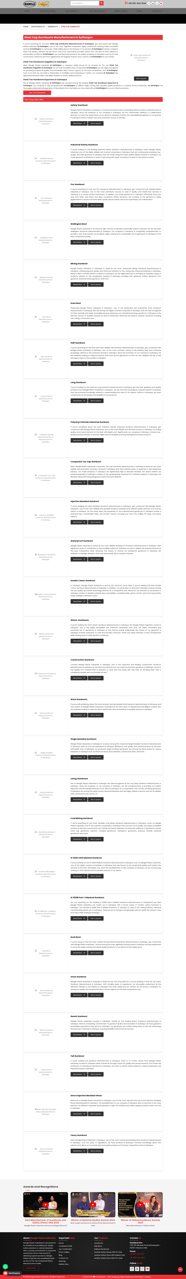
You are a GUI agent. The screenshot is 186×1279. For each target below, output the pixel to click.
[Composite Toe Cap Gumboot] (45, 478)
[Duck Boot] (45, 953)
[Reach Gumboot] (45, 1032)
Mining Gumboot (79, 263)
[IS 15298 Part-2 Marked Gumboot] (45, 914)
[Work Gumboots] (45, 715)
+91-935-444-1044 (137, 1257)
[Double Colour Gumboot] (45, 597)
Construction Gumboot (82, 660)
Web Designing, (113, 1277)
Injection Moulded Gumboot (85, 501)
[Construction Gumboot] (45, 676)
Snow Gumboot (78, 976)
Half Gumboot (78, 343)
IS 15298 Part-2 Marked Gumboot (87, 897)
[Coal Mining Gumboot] (45, 834)
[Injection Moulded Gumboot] (45, 517)
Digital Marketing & (127, 1277)
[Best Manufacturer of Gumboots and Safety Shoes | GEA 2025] (45, 1204)
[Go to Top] (180, 1269)
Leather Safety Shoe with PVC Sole (108, 1258)
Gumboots (53, 26)
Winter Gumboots (80, 620)
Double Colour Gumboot (83, 580)
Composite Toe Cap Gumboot (86, 461)
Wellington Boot (79, 224)
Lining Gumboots (79, 778)
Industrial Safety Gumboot (84, 144)
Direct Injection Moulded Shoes (86, 1095)
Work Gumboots (79, 699)
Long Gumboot (78, 382)
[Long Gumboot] (45, 398)
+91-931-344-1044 (137, 3)
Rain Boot (98, 1246)
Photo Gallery (121, 11)
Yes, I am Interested (37, 92)
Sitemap (62, 1261)
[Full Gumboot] (45, 1072)
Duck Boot (76, 937)
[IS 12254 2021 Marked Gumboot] (45, 874)
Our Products (71, 11)
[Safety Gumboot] (45, 121)
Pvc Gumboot (77, 184)
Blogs (139, 11)
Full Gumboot (77, 1056)
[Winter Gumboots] (45, 636)
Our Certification (97, 11)
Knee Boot (76, 303)
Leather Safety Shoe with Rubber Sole (109, 1255)
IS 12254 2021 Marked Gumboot (86, 858)
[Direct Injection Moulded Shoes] (45, 1112)
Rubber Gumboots (101, 1249)
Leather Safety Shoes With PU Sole (108, 1252)
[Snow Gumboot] (45, 993)
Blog (60, 1255)
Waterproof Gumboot (82, 541)
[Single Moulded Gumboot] (45, 755)
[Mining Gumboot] (45, 280)
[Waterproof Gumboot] (45, 557)
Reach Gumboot (79, 1016)
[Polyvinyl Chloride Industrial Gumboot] (45, 438)
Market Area (63, 1264)
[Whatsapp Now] (5, 1266)
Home (27, 11)
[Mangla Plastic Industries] (36, 4)
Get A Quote (141, 78)
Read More (77, 123)
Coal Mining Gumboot (82, 818)
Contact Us (157, 11)
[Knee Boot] (45, 319)
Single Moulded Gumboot (83, 739)
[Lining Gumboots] (45, 795)
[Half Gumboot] (45, 359)
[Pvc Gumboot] (45, 200)
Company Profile (47, 11)
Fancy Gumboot (79, 1135)
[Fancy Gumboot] (45, 1151)
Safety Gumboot (79, 105)
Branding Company (143, 1277)
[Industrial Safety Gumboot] (45, 161)
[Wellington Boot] (45, 240)
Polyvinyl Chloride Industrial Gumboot (90, 422)
